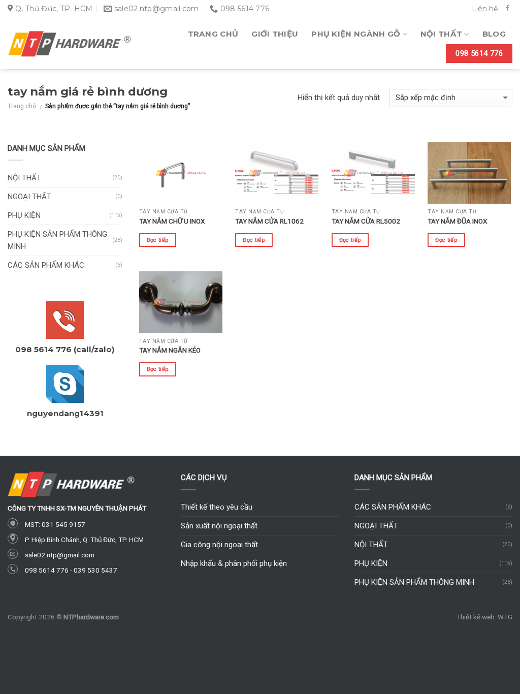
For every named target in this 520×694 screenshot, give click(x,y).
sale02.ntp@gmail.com (59, 555)
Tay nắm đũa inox (457, 221)
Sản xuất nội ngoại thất (219, 525)
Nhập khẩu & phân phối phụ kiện (234, 563)
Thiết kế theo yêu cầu (216, 507)
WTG (505, 617)
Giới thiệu (274, 34)
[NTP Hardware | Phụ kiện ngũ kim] (70, 43)
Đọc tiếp (158, 240)
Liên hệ (485, 8)
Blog (494, 34)
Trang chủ (213, 34)
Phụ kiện (24, 215)
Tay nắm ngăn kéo (170, 350)
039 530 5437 (95, 570)
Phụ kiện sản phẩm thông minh (57, 240)
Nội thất (441, 34)
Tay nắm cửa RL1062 (269, 221)
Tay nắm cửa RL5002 (366, 221)
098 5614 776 (47, 570)
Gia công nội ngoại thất (219, 544)
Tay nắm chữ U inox (172, 221)
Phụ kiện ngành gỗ (355, 34)
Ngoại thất (29, 196)
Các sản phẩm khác (46, 265)
